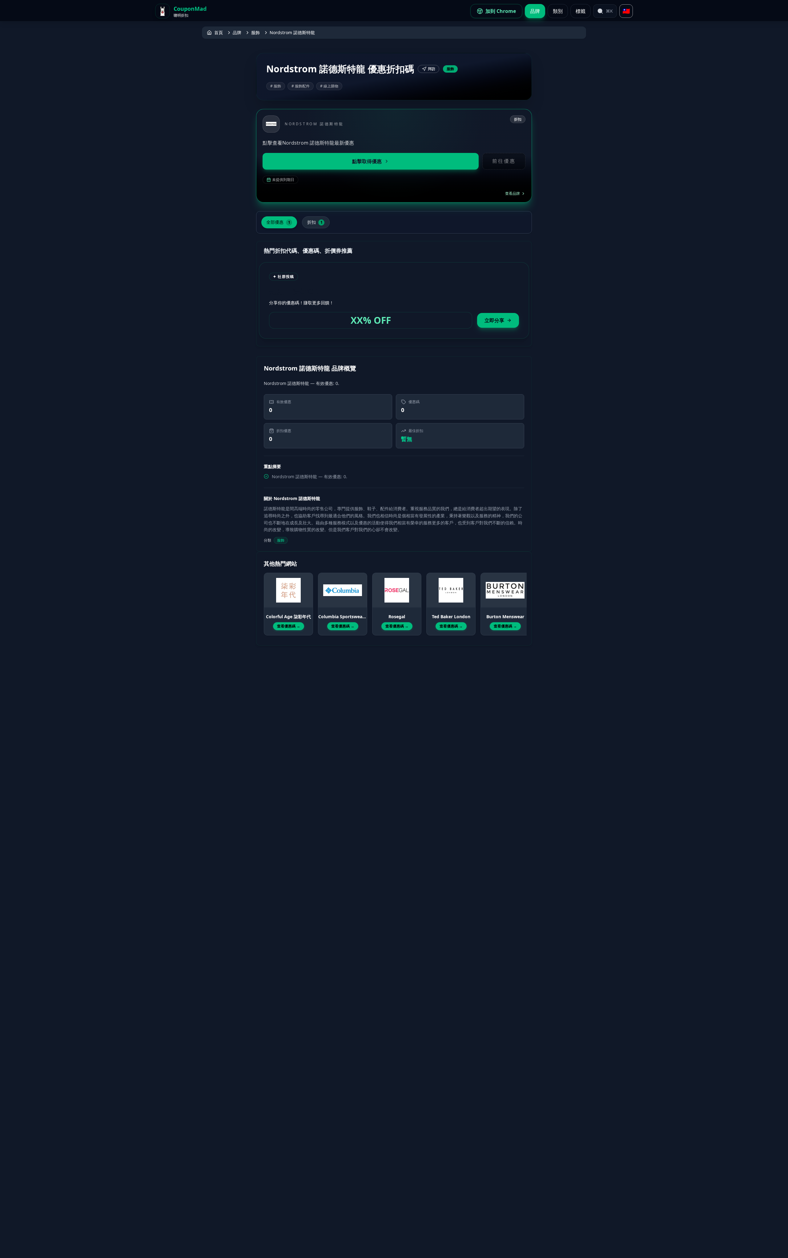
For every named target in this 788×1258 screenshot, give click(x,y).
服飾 (255, 32)
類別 (558, 11)
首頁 (218, 32)
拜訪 (431, 68)
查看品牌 (512, 193)
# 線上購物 (329, 86)
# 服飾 (275, 86)
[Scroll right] (520, 598)
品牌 (535, 11)
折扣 (315, 222)
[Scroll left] (267, 598)
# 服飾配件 (300, 86)
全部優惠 (278, 222)
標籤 (580, 11)
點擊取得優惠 (367, 161)
